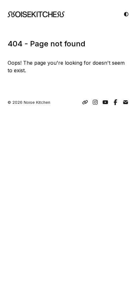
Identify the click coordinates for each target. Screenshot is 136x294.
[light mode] (126, 14)
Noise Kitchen (37, 102)
